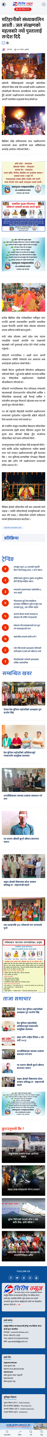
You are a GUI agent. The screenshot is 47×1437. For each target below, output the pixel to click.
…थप (18, 1304)
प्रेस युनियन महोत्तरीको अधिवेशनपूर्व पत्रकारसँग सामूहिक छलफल (19, 754)
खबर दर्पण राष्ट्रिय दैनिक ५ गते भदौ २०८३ (30, 1039)
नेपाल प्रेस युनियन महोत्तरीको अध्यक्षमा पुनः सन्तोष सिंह (23, 711)
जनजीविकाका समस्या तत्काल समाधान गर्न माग (23, 797)
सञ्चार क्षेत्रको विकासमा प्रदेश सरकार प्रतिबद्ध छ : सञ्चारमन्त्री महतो (20, 883)
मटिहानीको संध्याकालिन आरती (12, 528)
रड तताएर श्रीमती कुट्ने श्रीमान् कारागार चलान (21, 840)
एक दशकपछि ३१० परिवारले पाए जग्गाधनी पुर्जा (23, 926)
